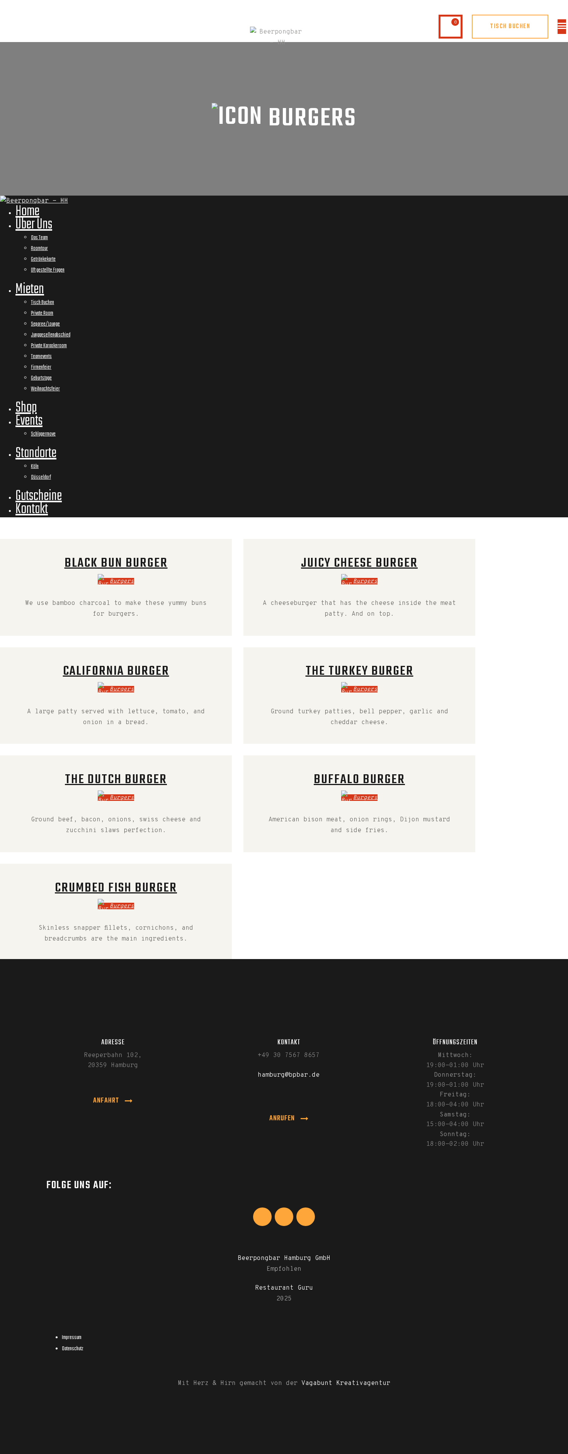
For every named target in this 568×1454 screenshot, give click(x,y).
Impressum (72, 1337)
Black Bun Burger (116, 563)
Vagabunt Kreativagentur (345, 1383)
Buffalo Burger (359, 780)
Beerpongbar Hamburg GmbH (284, 1258)
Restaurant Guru (284, 1288)
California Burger (116, 671)
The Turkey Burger (359, 671)
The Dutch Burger (116, 780)
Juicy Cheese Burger (359, 563)
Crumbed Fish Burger (116, 888)
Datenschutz (72, 1348)
